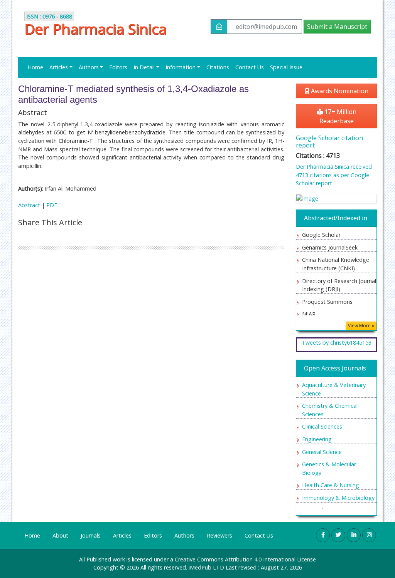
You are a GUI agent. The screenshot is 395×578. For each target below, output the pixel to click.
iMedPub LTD (206, 567)
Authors (184, 535)
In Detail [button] (144, 67)
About (60, 535)
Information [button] (180, 67)
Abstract (29, 205)
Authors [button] (89, 67)
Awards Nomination (338, 91)
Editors (118, 67)
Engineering (317, 439)
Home (35, 67)
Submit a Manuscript (337, 26)
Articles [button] (58, 67)
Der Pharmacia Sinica (95, 29)
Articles (122, 535)
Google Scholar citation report (329, 141)
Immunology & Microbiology (338, 497)
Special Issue (286, 67)
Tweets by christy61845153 (336, 342)
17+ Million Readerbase (337, 116)
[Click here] (336, 198)
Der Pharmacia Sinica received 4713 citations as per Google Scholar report (334, 175)
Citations (217, 67)
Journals (91, 535)
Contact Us (249, 67)
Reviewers (219, 535)
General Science (322, 452)
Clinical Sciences (322, 426)
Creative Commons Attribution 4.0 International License (245, 559)
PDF (51, 205)
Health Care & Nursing (330, 485)
